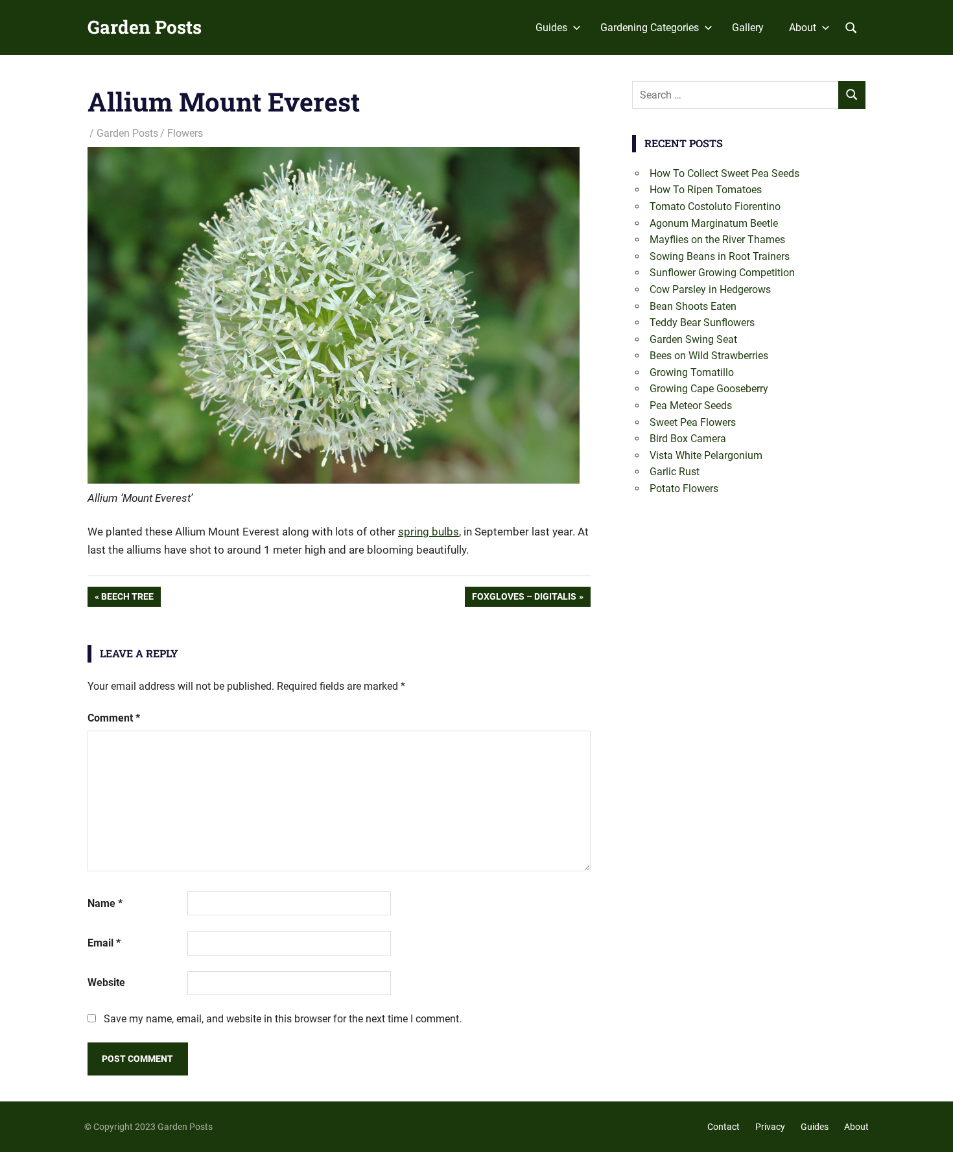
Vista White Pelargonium (706, 455)
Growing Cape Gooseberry (709, 388)
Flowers (185, 133)
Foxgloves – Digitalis (523, 599)
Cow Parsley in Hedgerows (710, 289)
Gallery (748, 27)
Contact (723, 1127)
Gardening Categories (649, 27)
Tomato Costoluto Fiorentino (715, 206)
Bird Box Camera (688, 438)
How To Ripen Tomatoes (706, 189)
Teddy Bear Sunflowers (702, 322)
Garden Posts (145, 27)
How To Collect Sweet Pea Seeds (724, 173)
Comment (114, 718)
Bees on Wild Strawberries (709, 355)
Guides (551, 27)
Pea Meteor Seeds (691, 405)
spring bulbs (428, 531)
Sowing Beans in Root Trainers (720, 256)
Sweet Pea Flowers (693, 422)
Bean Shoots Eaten (693, 306)
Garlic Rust (675, 471)
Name (105, 903)
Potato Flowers (684, 488)
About (802, 27)
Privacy (770, 1127)
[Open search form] (851, 26)
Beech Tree (127, 599)
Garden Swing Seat (693, 339)
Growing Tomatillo (692, 372)
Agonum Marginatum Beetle (714, 223)
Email (104, 943)
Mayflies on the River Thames (717, 239)
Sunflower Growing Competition (722, 272)
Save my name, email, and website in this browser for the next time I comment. (283, 1019)
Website (106, 982)
